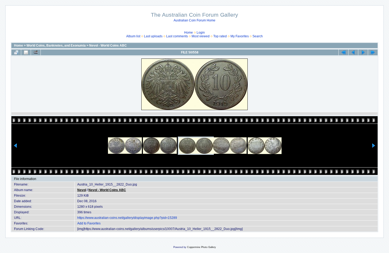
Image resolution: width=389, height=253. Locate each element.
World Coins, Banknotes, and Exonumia (56, 45)
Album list (133, 36)
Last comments (177, 36)
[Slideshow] (35, 52)
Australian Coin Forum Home (194, 20)
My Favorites (239, 36)
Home (188, 32)
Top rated (220, 36)
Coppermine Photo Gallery (201, 247)
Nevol (81, 190)
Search (257, 36)
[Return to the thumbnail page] (16, 52)
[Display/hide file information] (26, 52)
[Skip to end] (373, 52)
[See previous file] (353, 52)
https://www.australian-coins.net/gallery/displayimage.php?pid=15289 (127, 218)
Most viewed (201, 36)
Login (201, 32)
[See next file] (363, 52)
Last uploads (153, 36)
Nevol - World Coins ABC (108, 45)
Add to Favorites (89, 223)
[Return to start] (343, 52)
